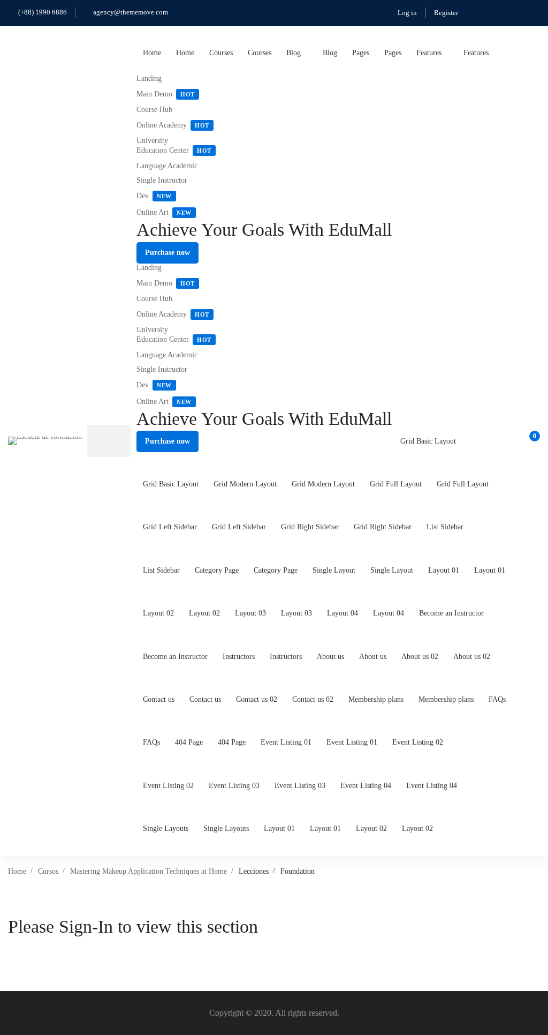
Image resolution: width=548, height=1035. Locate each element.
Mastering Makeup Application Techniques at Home (148, 871)
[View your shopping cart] (531, 441)
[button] (167, 253)
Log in (407, 13)
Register (446, 13)
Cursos (48, 871)
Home (17, 871)
